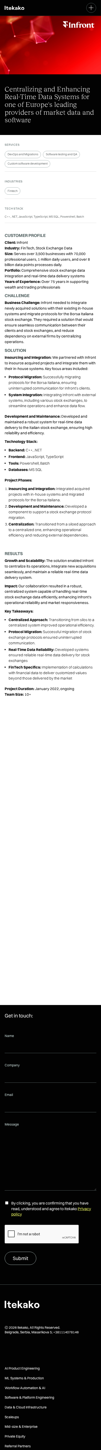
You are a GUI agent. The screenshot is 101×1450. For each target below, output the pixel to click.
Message (12, 1124)
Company (12, 1065)
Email (9, 1095)
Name (9, 1036)
